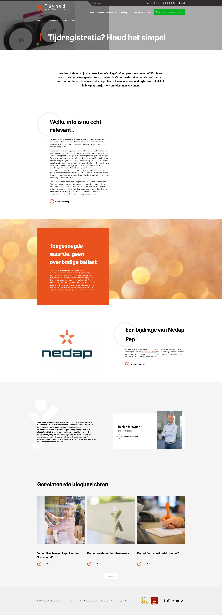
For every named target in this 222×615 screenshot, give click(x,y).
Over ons (137, 12)
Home (91, 12)
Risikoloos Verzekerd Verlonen (87, 601)
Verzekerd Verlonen (105, 12)
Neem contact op (62, 201)
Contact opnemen (130, 436)
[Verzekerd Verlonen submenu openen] (115, 13)
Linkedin (173, 601)
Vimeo (181, 601)
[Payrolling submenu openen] (129, 13)
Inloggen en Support (152, 3)
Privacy (131, 601)
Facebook (164, 601)
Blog (46, 20)
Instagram (168, 601)
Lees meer (111, 576)
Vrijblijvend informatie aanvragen (169, 12)
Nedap (153, 351)
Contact (147, 12)
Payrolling (123, 12)
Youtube (177, 601)
